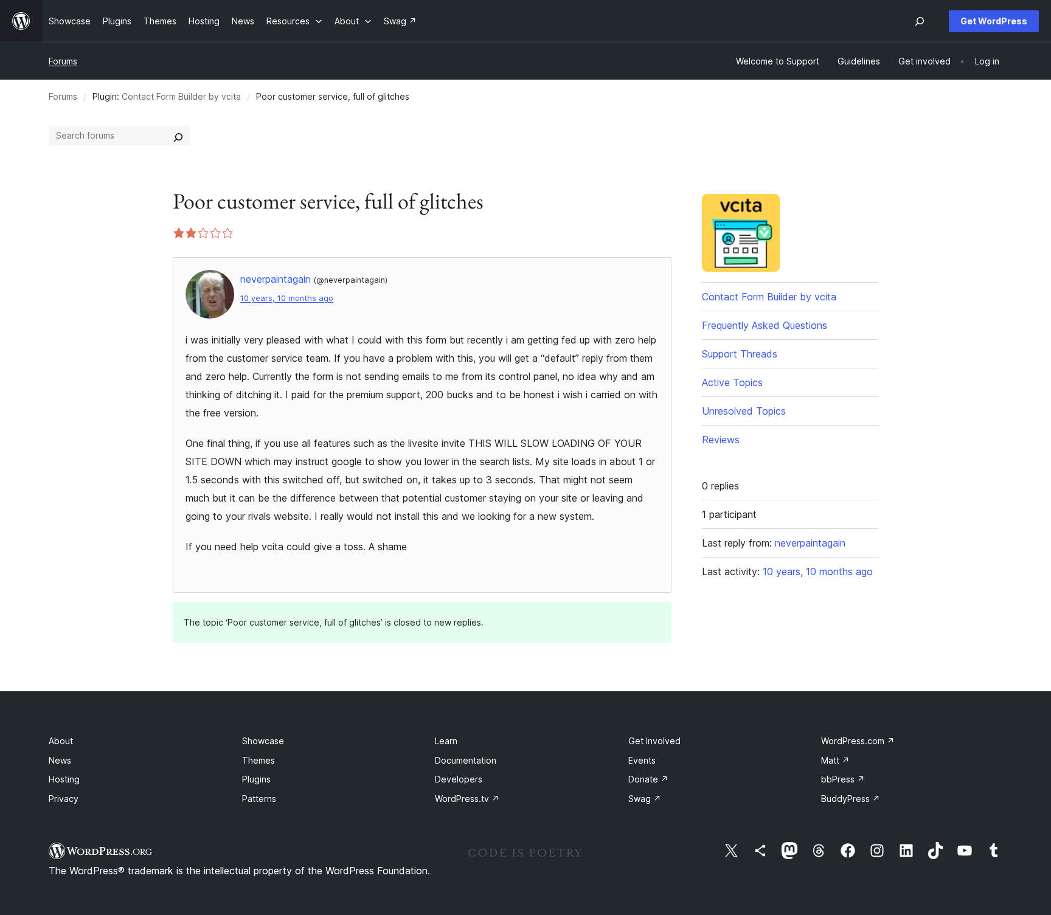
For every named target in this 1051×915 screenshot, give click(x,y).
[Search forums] (178, 135)
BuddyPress (850, 798)
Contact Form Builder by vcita (181, 96)
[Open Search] (920, 21)
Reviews (721, 439)
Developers (458, 779)
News (60, 760)
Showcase (263, 741)
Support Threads (739, 354)
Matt (835, 760)
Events (642, 760)
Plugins (256, 779)
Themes (258, 760)
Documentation (465, 760)
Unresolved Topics (744, 411)
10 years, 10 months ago (286, 298)
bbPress (843, 779)
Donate (648, 779)
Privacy (63, 798)
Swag (644, 798)
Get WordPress (993, 21)
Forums (63, 61)
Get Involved (654, 741)
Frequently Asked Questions (764, 325)
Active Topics (732, 382)
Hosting (64, 779)
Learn (446, 741)
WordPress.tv (467, 798)
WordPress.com (858, 741)
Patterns (259, 798)
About (61, 741)
